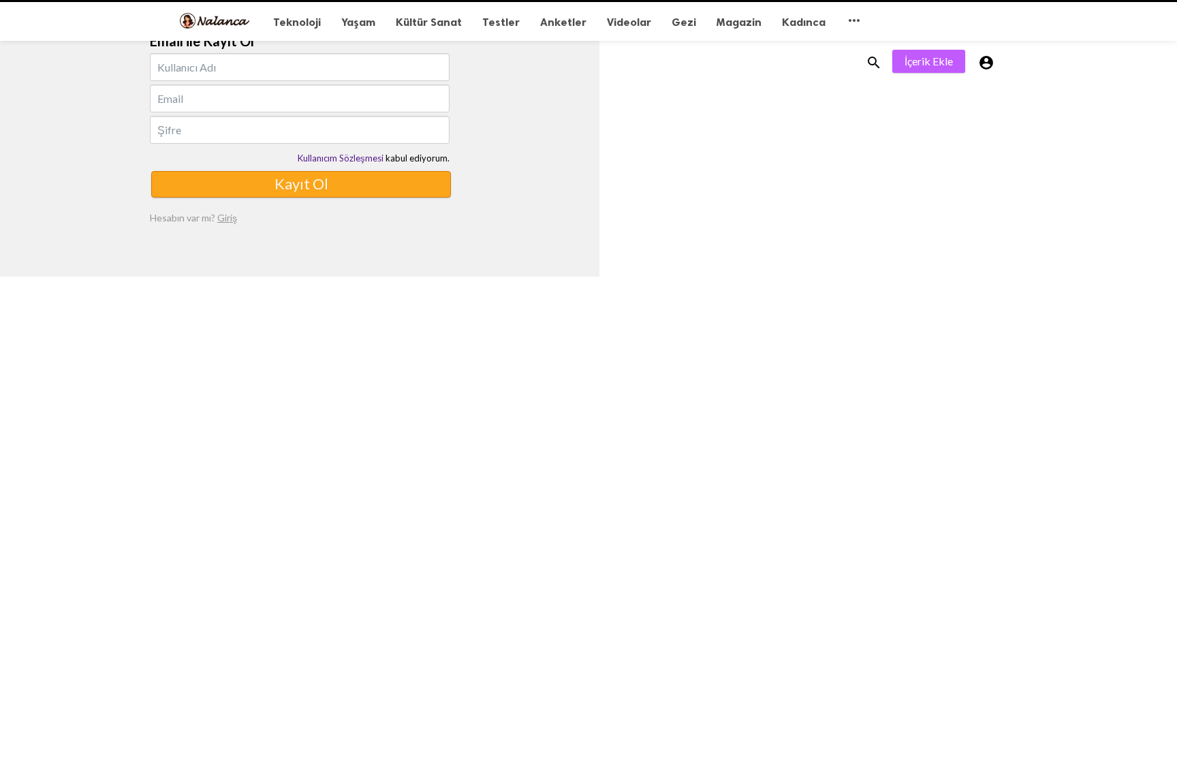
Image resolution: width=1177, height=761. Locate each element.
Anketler (563, 22)
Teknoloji (297, 22)
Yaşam (358, 22)
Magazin (739, 22)
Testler (501, 22)
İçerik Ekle (929, 61)
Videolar (629, 22)
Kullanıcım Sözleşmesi (340, 158)
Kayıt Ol (301, 183)
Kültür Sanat (429, 22)
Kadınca (804, 22)
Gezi (684, 22)
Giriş (227, 217)
